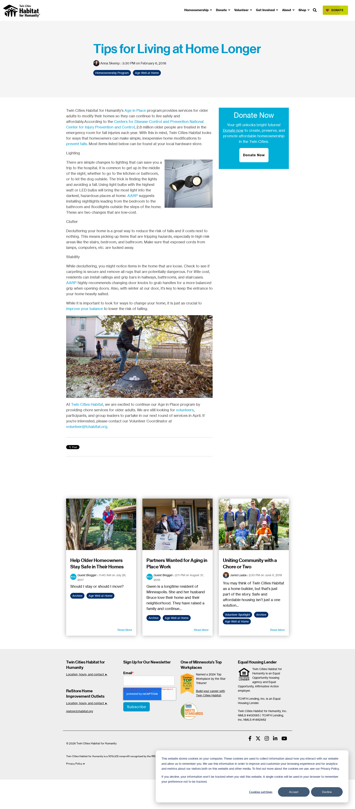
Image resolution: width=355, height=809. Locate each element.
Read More (125, 630)
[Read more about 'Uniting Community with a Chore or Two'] (254, 524)
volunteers (185, 410)
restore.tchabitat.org (79, 711)
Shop (303, 10)
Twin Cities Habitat (87, 404)
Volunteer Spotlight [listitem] (237, 615)
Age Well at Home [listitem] (100, 596)
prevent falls (76, 143)
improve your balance (84, 308)
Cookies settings (260, 792)
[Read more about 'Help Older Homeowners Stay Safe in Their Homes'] (101, 524)
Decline (327, 792)
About (287, 10)
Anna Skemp (110, 63)
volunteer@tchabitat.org (86, 426)
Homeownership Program (112, 73)
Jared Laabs (238, 575)
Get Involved (265, 10)
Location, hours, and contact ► (87, 674)
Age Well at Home (147, 73)
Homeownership (196, 10)
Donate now (233, 130)
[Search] (315, 10)
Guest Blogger (87, 575)
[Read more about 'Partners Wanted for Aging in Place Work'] (177, 524)
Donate (222, 10)
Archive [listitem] (77, 596)
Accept (294, 792)
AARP (132, 195)
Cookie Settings (17, 784)
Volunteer (241, 10)
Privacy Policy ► (76, 763)
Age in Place (135, 110)
